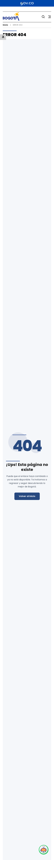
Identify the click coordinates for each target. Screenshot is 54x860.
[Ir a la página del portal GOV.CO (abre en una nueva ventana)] (27, 3)
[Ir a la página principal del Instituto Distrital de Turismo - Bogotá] (11, 19)
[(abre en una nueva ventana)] (43, 850)
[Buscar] (43, 17)
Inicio (5, 25)
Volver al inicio (27, 496)
